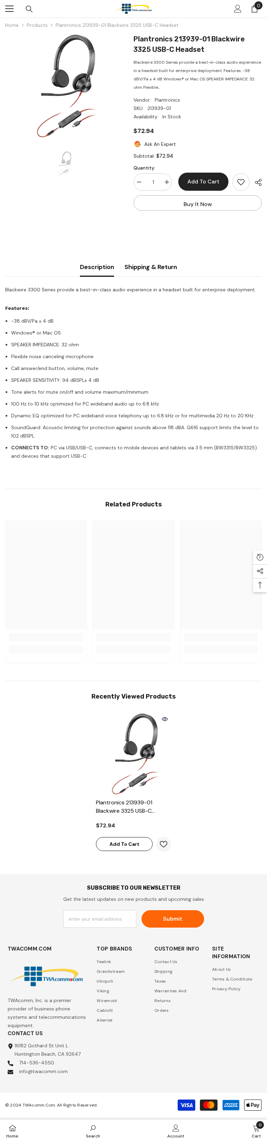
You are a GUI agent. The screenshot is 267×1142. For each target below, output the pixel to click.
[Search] (29, 9)
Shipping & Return (150, 267)
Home (12, 25)
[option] (64, 86)
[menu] (9, 9)
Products (37, 25)
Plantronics (167, 100)
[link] (46, 637)
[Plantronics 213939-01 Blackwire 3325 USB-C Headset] (133, 754)
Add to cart (202, 181)
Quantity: (144, 168)
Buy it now (198, 204)
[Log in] (238, 9)
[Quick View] (165, 719)
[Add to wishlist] (241, 182)
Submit (172, 918)
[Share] (256, 182)
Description (97, 267)
